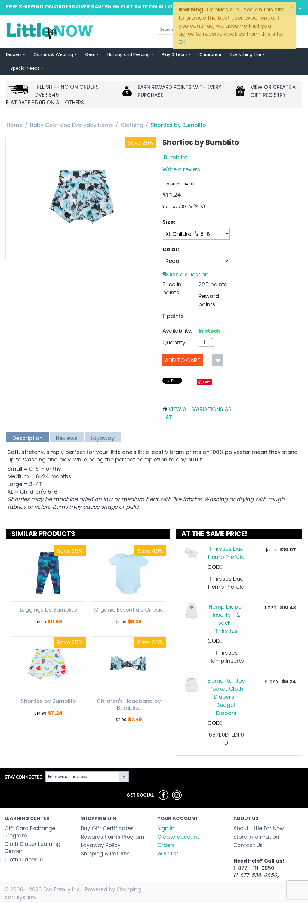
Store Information (256, 836)
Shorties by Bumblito (48, 701)
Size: (168, 222)
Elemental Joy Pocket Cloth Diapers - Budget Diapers (226, 697)
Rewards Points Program (112, 836)
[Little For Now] (50, 31)
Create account (178, 836)
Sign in (165, 828)
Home (15, 125)
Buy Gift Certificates (107, 828)
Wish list (167, 853)
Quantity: (174, 342)
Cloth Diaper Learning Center (32, 847)
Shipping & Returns (105, 853)
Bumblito (176, 157)
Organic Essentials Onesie (128, 609)
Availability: (177, 330)
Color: (170, 249)
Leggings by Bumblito (48, 609)
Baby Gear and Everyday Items (71, 125)
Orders (166, 845)
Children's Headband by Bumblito (129, 704)
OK (182, 42)
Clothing (132, 125)
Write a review (181, 169)
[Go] (123, 777)
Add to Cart (183, 360)
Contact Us (248, 845)
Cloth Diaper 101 (25, 859)
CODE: (215, 567)
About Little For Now (258, 828)
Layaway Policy (101, 845)
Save (207, 382)
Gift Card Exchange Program (30, 832)
